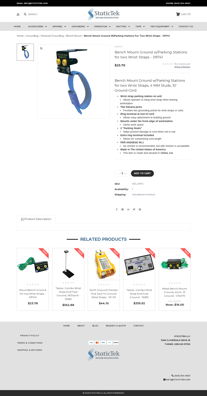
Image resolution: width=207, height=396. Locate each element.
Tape (138, 26)
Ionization (100, 26)
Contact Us (186, 26)
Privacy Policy (29, 335)
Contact (138, 325)
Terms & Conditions (30, 343)
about (81, 325)
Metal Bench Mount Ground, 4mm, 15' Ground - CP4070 (174, 292)
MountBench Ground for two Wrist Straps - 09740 (32, 294)
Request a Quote (116, 325)
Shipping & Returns (29, 350)
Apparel (57, 26)
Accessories (35, 26)
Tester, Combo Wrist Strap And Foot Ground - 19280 (139, 294)
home (66, 325)
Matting (121, 26)
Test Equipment (160, 26)
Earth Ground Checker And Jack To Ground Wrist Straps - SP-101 (104, 294)
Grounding (78, 26)
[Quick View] (33, 279)
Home (17, 26)
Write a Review (182, 67)
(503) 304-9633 (182, 3)
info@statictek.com (178, 379)
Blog (95, 325)
